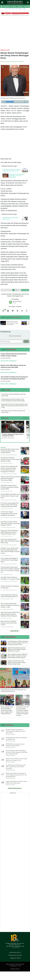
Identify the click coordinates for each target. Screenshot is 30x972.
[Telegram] (13, 311)
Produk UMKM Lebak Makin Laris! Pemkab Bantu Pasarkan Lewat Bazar (10, 496)
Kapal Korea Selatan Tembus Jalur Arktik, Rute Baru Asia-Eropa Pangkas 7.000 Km (10, 523)
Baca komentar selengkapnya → (9, 360)
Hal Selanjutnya (25, 290)
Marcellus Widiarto (20, 61)
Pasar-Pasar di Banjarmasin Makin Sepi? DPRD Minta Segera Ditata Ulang (10, 541)
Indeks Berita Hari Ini (15, 952)
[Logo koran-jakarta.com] (15, 2)
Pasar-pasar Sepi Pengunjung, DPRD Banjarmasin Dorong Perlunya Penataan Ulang (9, 532)
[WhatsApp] (8, 311)
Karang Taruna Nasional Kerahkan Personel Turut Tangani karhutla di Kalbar (10, 459)
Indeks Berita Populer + (15, 788)
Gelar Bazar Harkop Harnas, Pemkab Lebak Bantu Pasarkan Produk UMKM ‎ (10, 487)
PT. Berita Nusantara (19, 964)
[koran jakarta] (3, 14)
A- (2, 101)
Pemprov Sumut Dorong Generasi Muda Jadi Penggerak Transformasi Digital (10, 478)
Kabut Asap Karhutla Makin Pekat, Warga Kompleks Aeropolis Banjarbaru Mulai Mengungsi (10, 614)
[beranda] (1, 6)
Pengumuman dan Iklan (15, 955)
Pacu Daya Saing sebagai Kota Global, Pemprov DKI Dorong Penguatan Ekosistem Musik (9, 504)
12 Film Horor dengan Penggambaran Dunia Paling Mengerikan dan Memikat (9, 513)
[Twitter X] (22, 311)
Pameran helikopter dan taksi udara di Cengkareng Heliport (12, 435)
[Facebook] (17, 311)
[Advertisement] (15, 31)
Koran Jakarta (9, 964)
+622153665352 (16, 947)
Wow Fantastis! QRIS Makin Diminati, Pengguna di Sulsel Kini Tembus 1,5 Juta (10, 605)
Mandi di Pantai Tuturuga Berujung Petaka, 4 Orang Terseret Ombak (12, 323)
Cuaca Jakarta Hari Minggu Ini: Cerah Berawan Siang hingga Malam (9, 560)
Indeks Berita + (14, 631)
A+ (27, 101)
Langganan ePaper (15, 958)
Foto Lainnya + (26, 418)
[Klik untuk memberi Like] (3, 311)
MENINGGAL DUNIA (5, 50)
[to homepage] (15, 938)
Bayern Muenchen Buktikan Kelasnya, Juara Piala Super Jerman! (9, 623)
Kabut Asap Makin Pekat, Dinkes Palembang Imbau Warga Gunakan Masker (10, 450)
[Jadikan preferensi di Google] (27, 311)
